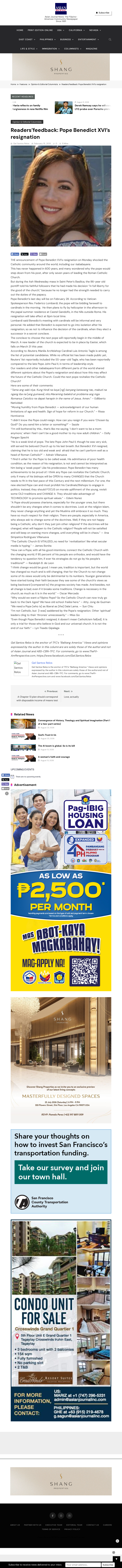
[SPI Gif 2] (61, 79)
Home (20, 30)
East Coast (26, 39)
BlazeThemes (77, 1537)
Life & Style (27, 48)
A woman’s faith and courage (54, 756)
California (75, 30)
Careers (107, 1525)
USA (59, 30)
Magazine (91, 48)
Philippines (46, 39)
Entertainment (87, 39)
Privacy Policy (72, 1529)
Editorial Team (74, 1525)
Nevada (93, 30)
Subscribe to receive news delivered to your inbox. (35, 1564)
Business (65, 39)
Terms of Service (51, 1529)
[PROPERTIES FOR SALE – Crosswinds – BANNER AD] (61, 1420)
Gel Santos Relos (21, 143)
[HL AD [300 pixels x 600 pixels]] (61, 990)
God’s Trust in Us (47, 734)
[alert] (61, 776)
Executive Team (54, 1525)
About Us (15, 1525)
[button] (7, 793)
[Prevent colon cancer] (69, 107)
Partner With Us (32, 1525)
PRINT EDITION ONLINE (40, 30)
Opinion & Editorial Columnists (27, 122)
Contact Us (92, 1525)
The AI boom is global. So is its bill (56, 745)
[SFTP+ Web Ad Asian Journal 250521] (61, 1212)
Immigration (49, 48)
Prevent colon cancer (92, 105)
